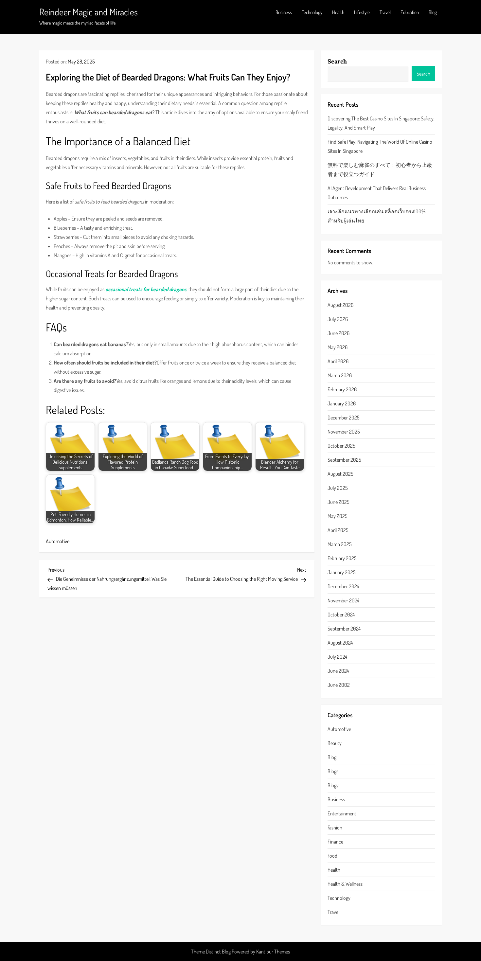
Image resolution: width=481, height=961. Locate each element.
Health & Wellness (345, 884)
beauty (335, 743)
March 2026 (340, 375)
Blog (433, 12)
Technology (312, 12)
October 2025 (341, 445)
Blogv (333, 785)
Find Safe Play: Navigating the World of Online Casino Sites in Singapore (380, 146)
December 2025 (344, 417)
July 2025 (338, 488)
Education (410, 12)
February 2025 (342, 558)
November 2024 (343, 600)
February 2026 (342, 389)
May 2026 (337, 347)
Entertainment (342, 813)
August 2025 (340, 474)
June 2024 (338, 670)
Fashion (335, 827)
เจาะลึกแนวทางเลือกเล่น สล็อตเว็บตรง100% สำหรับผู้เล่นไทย (376, 216)
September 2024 (344, 628)
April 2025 (338, 530)
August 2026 (340, 305)
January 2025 (342, 572)
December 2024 (343, 586)
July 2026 (338, 319)
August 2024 (340, 642)
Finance (335, 841)
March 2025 (340, 544)
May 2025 (337, 516)
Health (338, 12)
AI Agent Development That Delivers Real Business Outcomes (377, 193)
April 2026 (338, 361)
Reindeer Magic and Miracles (88, 12)
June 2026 (338, 333)
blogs (333, 771)
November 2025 (344, 431)
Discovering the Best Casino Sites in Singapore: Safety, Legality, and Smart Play (381, 123)
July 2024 (337, 656)
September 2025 (344, 459)
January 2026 (342, 403)
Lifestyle (362, 12)
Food (332, 855)
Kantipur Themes (273, 951)
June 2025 (338, 502)
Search (337, 61)
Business (284, 12)
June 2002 (339, 685)
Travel (385, 12)
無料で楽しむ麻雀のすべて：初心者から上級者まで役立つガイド (380, 169)
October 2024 (341, 614)
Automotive (57, 541)
